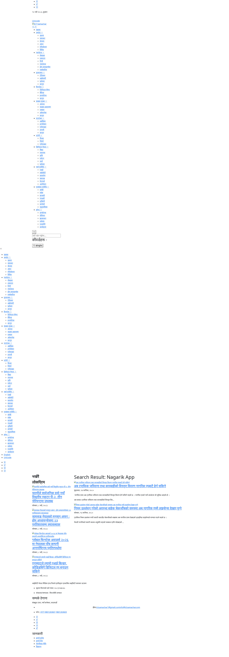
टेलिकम (42, 75)
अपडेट (38, 32)
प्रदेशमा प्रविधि (41, 187)
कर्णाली (42, 204)
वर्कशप (42, 221)
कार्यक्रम (43, 227)
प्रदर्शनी (42, 224)
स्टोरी (38, 135)
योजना (42, 41)
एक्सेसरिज (43, 69)
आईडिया (43, 121)
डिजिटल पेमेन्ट (45, 89)
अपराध (42, 104)
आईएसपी (43, 78)
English (114, 17)
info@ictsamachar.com (130, 607)
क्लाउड (42, 178)
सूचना (42, 35)
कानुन (42, 84)
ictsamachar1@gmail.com (108, 607)
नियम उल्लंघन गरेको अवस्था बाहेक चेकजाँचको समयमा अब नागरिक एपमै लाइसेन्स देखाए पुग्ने (128, 508)
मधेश (41, 192)
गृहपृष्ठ (38, 29)
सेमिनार (42, 215)
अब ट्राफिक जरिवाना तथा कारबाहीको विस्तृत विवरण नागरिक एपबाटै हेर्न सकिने (120, 486)
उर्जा (41, 161)
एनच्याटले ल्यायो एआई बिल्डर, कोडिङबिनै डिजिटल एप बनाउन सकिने (50, 567)
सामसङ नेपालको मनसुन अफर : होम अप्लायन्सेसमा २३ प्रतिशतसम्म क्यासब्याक (51, 520)
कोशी (41, 189)
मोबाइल (42, 55)
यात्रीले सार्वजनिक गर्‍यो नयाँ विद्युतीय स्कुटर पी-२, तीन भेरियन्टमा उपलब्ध (48, 497)
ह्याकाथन (43, 218)
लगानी (42, 129)
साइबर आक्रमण (45, 107)
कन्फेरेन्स (43, 212)
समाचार (42, 38)
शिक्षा (41, 149)
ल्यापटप (42, 58)
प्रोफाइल (43, 127)
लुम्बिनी (42, 201)
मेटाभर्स (42, 181)
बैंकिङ (42, 92)
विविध (42, 49)
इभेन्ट (38, 209)
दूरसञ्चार (39, 72)
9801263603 (61, 612)
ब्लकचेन (42, 175)
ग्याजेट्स (39, 52)
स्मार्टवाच (43, 64)
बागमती (42, 195)
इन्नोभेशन (43, 124)
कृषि (41, 155)
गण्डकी (42, 198)
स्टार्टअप (39, 118)
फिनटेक (39, 87)
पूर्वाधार (42, 81)
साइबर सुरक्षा (40, 101)
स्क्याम (42, 109)
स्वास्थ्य (42, 152)
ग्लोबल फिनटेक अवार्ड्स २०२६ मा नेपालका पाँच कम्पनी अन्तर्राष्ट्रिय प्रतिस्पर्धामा (50, 543)
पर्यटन (42, 158)
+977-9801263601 (48, 612)
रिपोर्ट (42, 141)
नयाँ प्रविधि (40, 167)
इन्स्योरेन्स (43, 95)
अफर (41, 44)
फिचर (42, 138)
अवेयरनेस (43, 112)
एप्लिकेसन (43, 46)
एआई (41, 169)
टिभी (41, 61)
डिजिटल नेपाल (41, 147)
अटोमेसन (43, 184)
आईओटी (43, 172)
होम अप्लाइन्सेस (45, 67)
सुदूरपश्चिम (43, 207)
